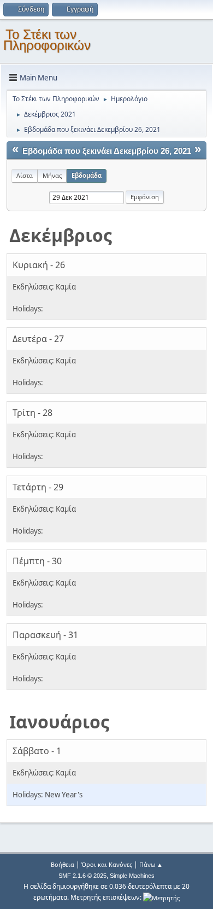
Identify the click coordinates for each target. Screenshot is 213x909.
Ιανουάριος (59, 721)
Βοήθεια (62, 864)
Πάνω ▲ (151, 864)
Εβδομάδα (87, 175)
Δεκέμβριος (60, 235)
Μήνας (52, 175)
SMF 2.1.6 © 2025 (82, 875)
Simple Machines (132, 875)
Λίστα (24, 175)
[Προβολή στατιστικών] (161, 897)
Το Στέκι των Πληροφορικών (47, 40)
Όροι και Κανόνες (106, 864)
